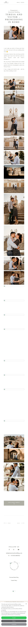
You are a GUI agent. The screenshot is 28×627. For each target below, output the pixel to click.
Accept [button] (13, 617)
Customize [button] (14, 624)
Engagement (14, 10)
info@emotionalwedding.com (14, 553)
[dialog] (14, 614)
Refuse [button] (13, 621)
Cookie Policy (14, 580)
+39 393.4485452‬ (15, 555)
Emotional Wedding (14, 12)
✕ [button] (26, 604)
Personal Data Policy (14, 577)
